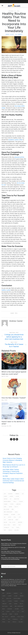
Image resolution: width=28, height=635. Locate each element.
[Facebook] (11, 439)
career (5, 496)
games (5, 506)
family (14, 501)
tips (13, 527)
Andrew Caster (10, 34)
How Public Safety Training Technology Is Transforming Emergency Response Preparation (13, 471)
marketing (10, 519)
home (13, 509)
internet (13, 514)
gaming (10, 506)
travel (17, 527)
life (20, 517)
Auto (5, 493)
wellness (17, 530)
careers (11, 496)
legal (14, 517)
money (17, 519)
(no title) (5, 476)
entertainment (7, 501)
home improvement (8, 511)
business (10, 493)
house (16, 511)
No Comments (19, 34)
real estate (12, 522)
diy (11, 498)
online (5, 522)
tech (19, 524)
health (16, 506)
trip (5, 530)
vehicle (10, 530)
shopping (20, 522)
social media (7, 524)
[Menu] (2, 5)
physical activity (19, 157)
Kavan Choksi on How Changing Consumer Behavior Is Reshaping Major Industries (12, 460)
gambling (18, 504)
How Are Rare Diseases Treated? (14, 398)
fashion (21, 501)
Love (5, 519)
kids (19, 514)
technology (6, 527)
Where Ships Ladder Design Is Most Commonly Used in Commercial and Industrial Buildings (13, 480)
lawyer (9, 517)
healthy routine (6, 290)
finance (6, 504)
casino (17, 496)
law (4, 517)
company (6, 498)
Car (22, 493)
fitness (12, 504)
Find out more (12, 585)
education (16, 498)
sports (14, 524)
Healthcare (6, 509)
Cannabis (17, 493)
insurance (6, 514)
